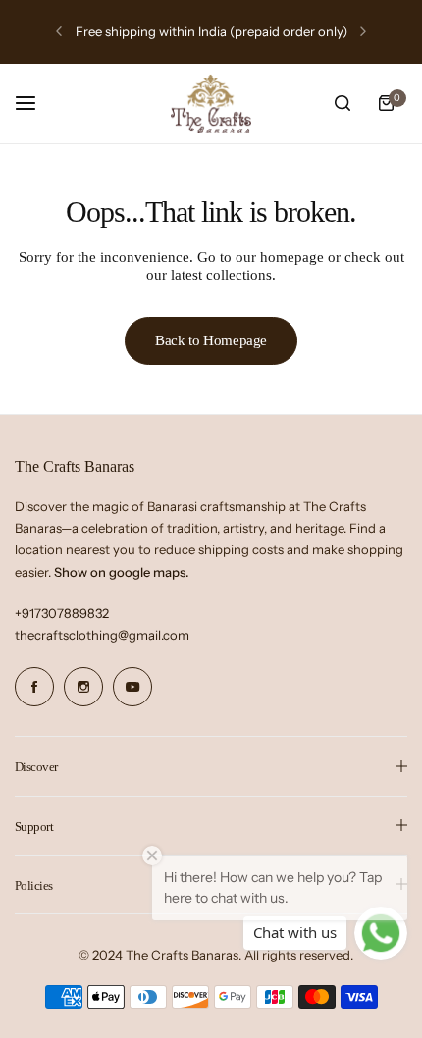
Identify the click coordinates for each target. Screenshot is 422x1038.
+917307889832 (62, 613)
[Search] (342, 103)
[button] (59, 31)
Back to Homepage (211, 340)
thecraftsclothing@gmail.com (102, 635)
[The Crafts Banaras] (211, 104)
